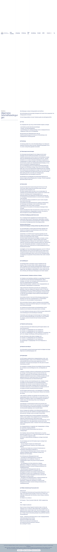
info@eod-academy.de (27, 504)
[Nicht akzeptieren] (55, 547)
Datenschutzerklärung (36, 550)
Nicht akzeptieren (27, 550)
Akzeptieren (20, 550)
